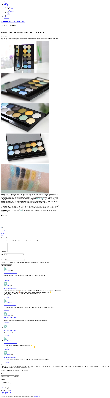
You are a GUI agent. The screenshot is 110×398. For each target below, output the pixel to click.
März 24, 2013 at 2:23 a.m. (10, 357)
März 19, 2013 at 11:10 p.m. (10, 343)
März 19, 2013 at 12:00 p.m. (10, 273)
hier (21, 210)
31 (10, 392)
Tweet (2, 221)
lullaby (8, 315)
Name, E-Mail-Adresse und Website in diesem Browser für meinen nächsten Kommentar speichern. (25, 262)
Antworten (6, 280)
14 (6, 388)
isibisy (8, 327)
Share (2, 219)
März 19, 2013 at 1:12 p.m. (10, 305)
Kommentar (4, 251)
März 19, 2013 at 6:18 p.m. (10, 317)
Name (2, 254)
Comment (3, 230)
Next (2, 235)
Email (2, 224)
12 (3, 388)
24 (10, 390)
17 (10, 388)
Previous (3, 233)
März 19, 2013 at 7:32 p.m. (10, 330)
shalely (8, 354)
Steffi (8, 302)
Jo (7, 340)
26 (3, 392)
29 (7, 392)
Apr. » (5, 393)
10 (10, 387)
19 (3, 390)
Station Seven (36, 396)
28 (6, 392)
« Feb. (2, 393)
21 (6, 390)
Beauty (2, 28)
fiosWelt (9, 270)
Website (2, 259)
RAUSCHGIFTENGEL (13, 21)
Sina (8, 285)
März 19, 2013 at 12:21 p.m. (10, 288)
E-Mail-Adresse (4, 257)
